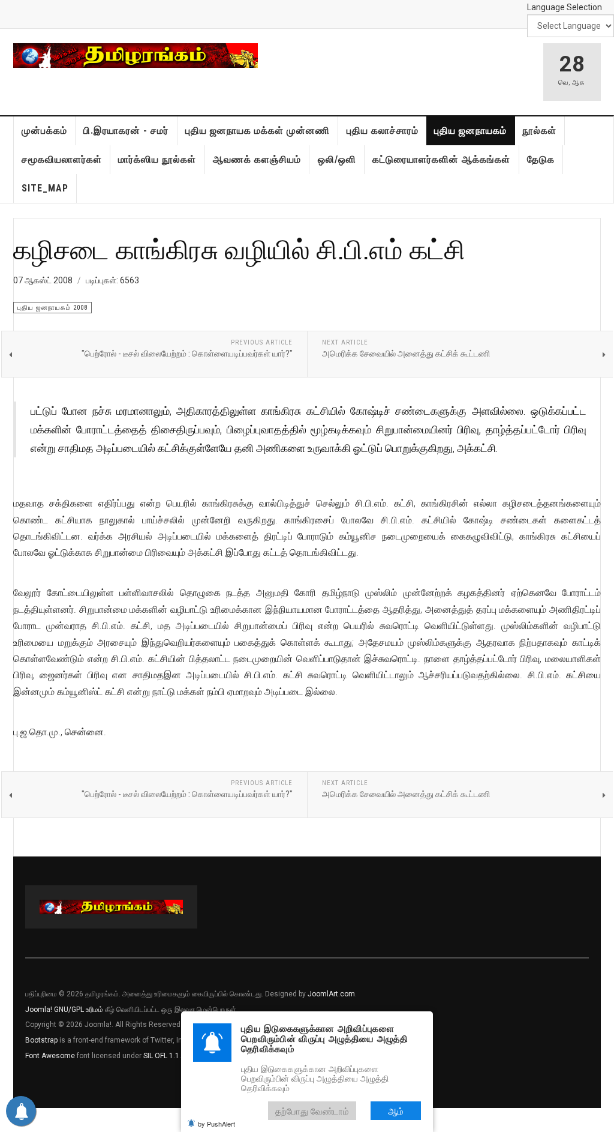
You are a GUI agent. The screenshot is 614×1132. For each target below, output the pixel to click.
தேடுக (541, 159)
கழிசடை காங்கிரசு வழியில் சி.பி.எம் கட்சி (239, 248)
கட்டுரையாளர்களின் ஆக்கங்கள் (441, 159)
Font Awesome (50, 1056)
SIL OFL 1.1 (161, 1056)
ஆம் (396, 1110)
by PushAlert (216, 1123)
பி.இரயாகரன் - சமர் (125, 130)
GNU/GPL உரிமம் (78, 1009)
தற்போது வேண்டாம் (312, 1110)
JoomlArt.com (331, 994)
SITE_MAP (45, 188)
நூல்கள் (539, 130)
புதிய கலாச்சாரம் (383, 130)
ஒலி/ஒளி (337, 159)
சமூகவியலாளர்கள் (62, 159)
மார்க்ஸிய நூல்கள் (157, 159)
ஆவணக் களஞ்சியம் (257, 159)
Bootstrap (41, 1040)
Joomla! (38, 1009)
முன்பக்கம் (44, 130)
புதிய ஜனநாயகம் (470, 130)
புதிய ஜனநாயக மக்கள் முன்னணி (257, 130)
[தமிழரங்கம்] (135, 55)
